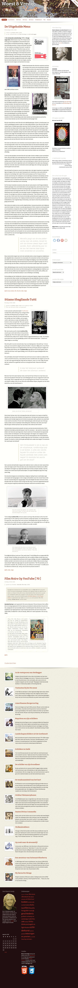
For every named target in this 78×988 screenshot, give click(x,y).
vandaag (4, 19)
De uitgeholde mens (17, 26)
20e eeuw (31, 19)
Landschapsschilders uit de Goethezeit (31, 734)
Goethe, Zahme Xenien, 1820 (70, 14)
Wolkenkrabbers (22, 827)
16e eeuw (22, 894)
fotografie (24, 911)
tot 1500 (31, 936)
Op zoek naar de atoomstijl (26, 842)
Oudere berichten (10, 663)
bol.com (54, 104)
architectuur (30, 899)
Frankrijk (31, 911)
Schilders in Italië (22, 749)
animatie (23, 899)
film (44, 19)
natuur (26, 922)
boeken (49, 19)
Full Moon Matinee (32, 596)
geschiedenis (11, 19)
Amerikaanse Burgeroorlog (26, 703)
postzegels (29, 924)
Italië (22, 291)
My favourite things (23, 873)
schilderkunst (38, 19)
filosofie (19, 291)
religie (25, 291)
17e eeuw (26, 894)
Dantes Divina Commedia (25, 812)
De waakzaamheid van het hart (28, 780)
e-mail (60, 43)
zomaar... (29, 939)
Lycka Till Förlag (67, 101)
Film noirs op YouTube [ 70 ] (23, 578)
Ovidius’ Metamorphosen (25, 795)
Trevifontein (25, 311)
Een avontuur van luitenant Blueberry (31, 858)
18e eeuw (18, 19)
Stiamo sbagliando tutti (20, 299)
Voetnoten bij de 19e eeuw (26, 688)
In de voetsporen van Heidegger (28, 673)
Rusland (27, 927)
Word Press (32, 955)
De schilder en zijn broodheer (27, 764)
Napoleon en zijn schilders (26, 718)
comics (30, 902)
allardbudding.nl (66, 103)
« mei (5, 952)
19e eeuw (25, 19)
